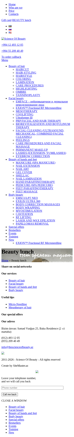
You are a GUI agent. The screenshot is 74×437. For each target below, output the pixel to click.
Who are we (15, 7)
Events (12, 233)
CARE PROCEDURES (30, 85)
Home (12, 4)
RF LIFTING (23, 217)
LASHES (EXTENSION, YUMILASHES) (41, 152)
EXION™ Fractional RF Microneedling (38, 107)
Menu (4, 60)
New (11, 239)
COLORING (23, 79)
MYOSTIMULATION (29, 210)
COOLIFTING (24, 114)
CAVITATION (24, 214)
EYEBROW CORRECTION (33, 156)
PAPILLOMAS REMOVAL (32, 223)
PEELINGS (23, 140)
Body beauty (16, 194)
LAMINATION (25, 82)
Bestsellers (15, 230)
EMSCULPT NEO (27, 197)
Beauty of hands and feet (23, 159)
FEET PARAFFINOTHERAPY (34, 188)
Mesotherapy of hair (20, 307)
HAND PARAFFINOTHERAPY (35, 181)
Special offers (16, 226)
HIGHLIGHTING (26, 88)
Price (11, 10)
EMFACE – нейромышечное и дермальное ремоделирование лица (42, 103)
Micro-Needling (18, 304)
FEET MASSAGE (27, 191)
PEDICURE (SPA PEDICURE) (34, 185)
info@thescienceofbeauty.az (17, 347)
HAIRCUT (22, 69)
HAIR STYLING (26, 72)
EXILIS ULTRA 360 (28, 201)
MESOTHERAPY (27, 111)
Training (13, 236)
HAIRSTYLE (24, 75)
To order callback (11, 56)
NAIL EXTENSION (28, 165)
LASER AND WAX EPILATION (35, 220)
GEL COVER (24, 172)
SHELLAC (22, 175)
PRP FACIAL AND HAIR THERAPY (38, 120)
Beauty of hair (17, 66)
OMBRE (21, 91)
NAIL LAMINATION (29, 178)
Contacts (13, 14)
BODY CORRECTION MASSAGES (38, 204)
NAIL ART (22, 169)
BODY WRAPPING (28, 207)
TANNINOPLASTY (28, 95)
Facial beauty (16, 98)
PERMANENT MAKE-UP (32, 149)
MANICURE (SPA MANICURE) (35, 162)
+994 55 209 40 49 (12, 50)
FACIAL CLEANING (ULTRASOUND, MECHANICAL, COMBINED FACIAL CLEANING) (40, 133)
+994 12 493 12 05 (12, 44)
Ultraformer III (24, 117)
